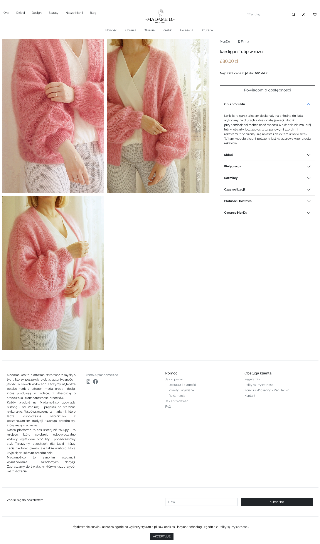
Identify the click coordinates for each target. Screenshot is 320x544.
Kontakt (249, 395)
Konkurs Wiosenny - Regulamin (266, 390)
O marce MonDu (235, 212)
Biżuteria (207, 30)
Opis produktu (234, 104)
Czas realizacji (234, 189)
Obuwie (149, 30)
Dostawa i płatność (182, 384)
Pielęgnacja (232, 166)
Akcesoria (186, 30)
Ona (6, 12)
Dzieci (20, 12)
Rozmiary (231, 178)
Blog (93, 12)
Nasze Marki (74, 12)
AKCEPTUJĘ (162, 536)
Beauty (54, 12)
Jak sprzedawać (176, 401)
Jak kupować (174, 379)
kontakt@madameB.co (102, 375)
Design (37, 12)
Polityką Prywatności (233, 527)
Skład (228, 154)
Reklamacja (177, 395)
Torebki (167, 30)
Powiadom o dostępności (267, 90)
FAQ (168, 406)
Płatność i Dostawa (238, 201)
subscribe (277, 502)
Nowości (111, 30)
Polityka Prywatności (259, 384)
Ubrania (130, 30)
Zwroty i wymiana (181, 390)
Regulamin (252, 379)
